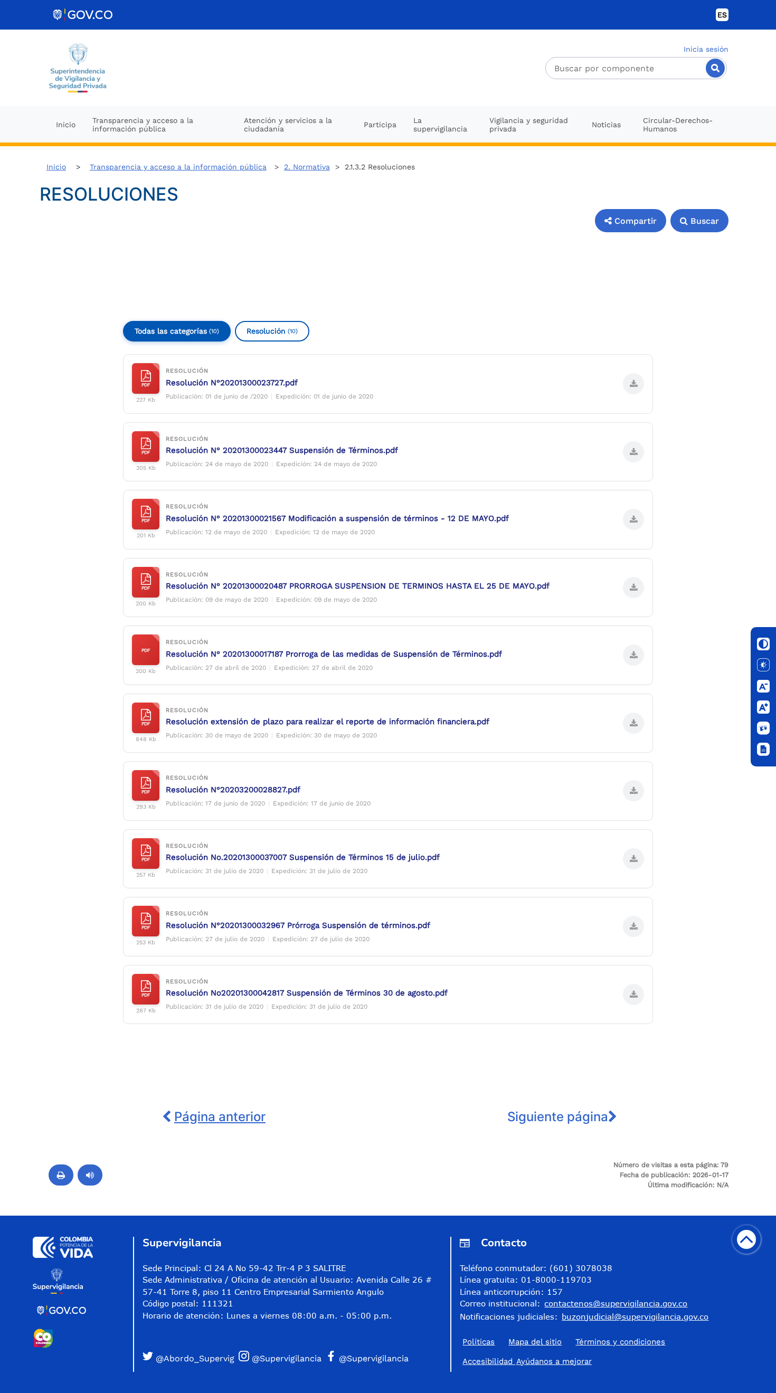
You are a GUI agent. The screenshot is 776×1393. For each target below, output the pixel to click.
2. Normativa (307, 167)
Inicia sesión (706, 49)
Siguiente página (557, 1116)
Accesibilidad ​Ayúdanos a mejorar (527, 1361)
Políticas (478, 1342)
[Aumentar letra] (763, 707)
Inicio (56, 167)
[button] (630, 220)
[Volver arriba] (746, 1239)
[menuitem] (66, 124)
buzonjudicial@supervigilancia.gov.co (635, 1316)
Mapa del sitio (535, 1342)
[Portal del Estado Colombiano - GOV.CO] (83, 15)
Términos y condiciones (620, 1342)
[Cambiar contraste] (763, 644)
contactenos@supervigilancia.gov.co (615, 1303)
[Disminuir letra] (763, 686)
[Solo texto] (763, 665)
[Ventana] (763, 749)
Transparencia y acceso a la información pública (178, 167)
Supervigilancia (182, 1243)
